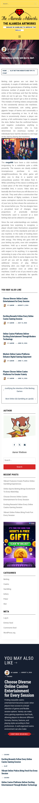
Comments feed (10, 628)
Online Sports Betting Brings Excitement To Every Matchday (19, 490)
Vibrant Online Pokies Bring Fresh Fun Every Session (18, 513)
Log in (6, 618)
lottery (6, 594)
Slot (5, 604)
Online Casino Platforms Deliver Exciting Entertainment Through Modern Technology (19, 336)
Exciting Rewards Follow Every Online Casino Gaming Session (18, 505)
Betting (6, 579)
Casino (6, 53)
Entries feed (8, 623)
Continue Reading (19, 734)
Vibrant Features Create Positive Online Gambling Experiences (19, 482)
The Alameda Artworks (19, 23)
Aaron (12, 49)
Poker (6, 599)
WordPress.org (9, 633)
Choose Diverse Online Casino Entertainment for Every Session (16, 498)
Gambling (7, 589)
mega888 (9, 162)
